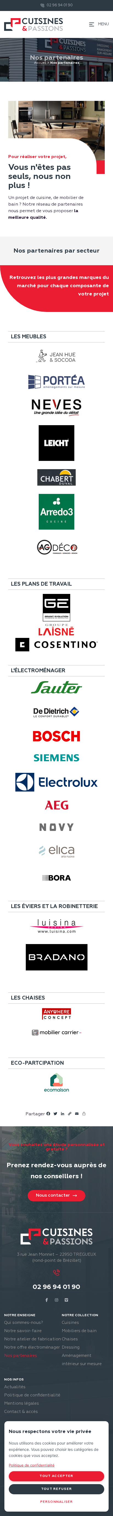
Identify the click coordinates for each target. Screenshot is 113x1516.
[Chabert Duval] (56, 477)
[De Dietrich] (56, 711)
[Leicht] (56, 443)
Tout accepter (56, 1476)
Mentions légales (21, 1403)
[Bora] (56, 877)
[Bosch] (56, 736)
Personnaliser (56, 1502)
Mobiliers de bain (79, 1331)
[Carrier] (56, 1033)
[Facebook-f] (46, 1300)
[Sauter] (56, 687)
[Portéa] (56, 382)
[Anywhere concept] (56, 1014)
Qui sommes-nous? (23, 1323)
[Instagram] (56, 1300)
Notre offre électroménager (32, 1347)
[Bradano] (56, 957)
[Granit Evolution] (56, 607)
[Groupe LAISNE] (56, 629)
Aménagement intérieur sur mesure (82, 1360)
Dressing (71, 1347)
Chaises (70, 1339)
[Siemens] (56, 758)
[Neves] (56, 407)
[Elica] (56, 852)
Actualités (15, 1387)
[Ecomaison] (56, 1082)
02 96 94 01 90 (56, 1287)
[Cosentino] (56, 644)
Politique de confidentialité (32, 1395)
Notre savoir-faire (23, 1331)
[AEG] (56, 805)
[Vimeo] (66, 1300)
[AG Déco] (56, 547)
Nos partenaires (20, 1356)
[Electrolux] (56, 782)
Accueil (40, 63)
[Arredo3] (56, 512)
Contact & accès (21, 1412)
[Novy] (56, 827)
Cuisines (70, 1323)
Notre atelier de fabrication (32, 1339)
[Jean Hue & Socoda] (56, 356)
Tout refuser (56, 1489)
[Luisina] (56, 926)
